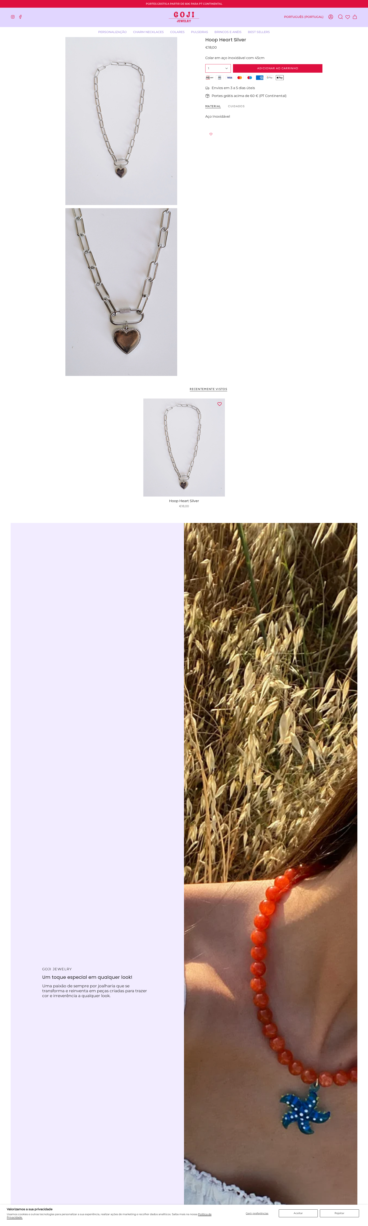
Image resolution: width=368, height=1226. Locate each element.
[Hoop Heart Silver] (184, 448)
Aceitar (298, 1213)
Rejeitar (339, 1213)
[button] (177, 32)
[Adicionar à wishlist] (263, 134)
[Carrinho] (355, 16)
